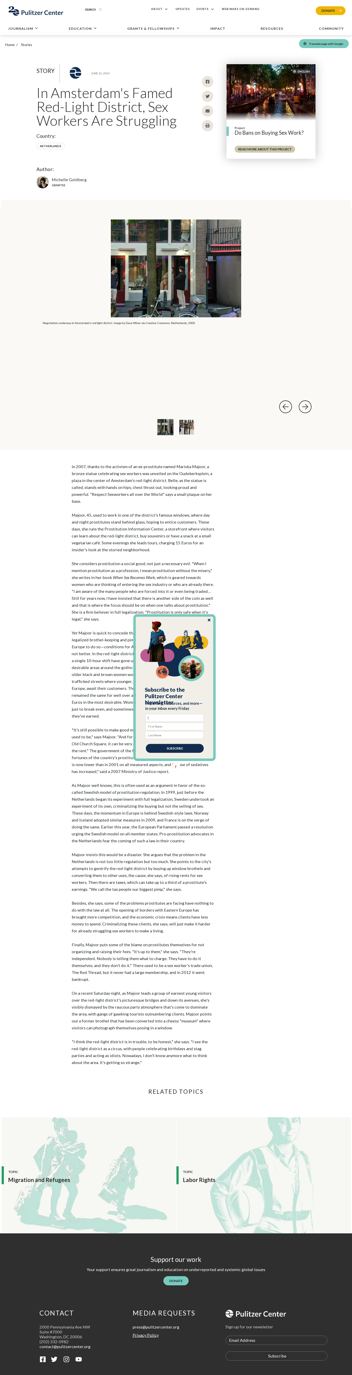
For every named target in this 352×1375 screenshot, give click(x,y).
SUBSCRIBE (175, 748)
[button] (175, 696)
